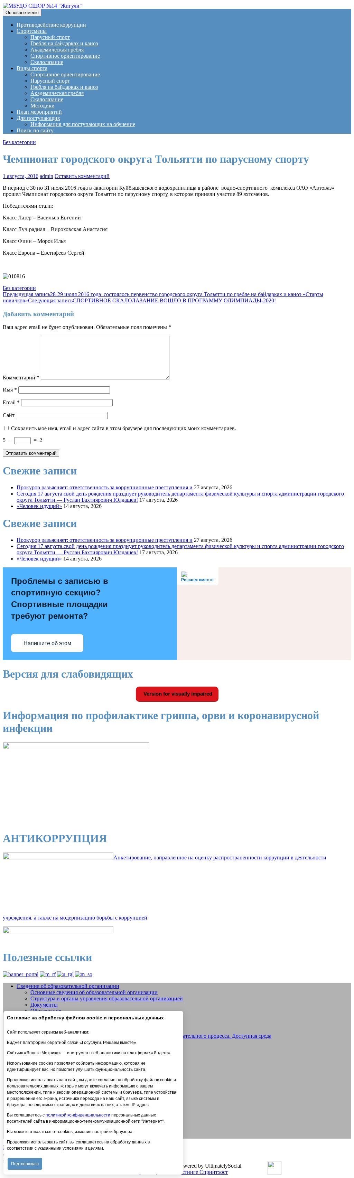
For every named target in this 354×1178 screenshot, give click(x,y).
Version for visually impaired (177, 694)
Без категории (19, 142)
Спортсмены (32, 31)
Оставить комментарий (82, 176)
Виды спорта (32, 68)
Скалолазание (46, 62)
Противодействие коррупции (51, 25)
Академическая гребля (57, 50)
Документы (44, 1005)
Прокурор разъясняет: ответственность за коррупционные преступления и (105, 487)
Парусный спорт (50, 37)
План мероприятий (39, 112)
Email (11, 402)
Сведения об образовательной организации (68, 986)
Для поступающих (38, 118)
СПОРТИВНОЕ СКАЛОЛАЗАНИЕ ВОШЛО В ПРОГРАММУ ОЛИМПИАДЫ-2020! (152, 300)
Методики (42, 106)
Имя (10, 390)
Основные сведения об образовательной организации (94, 992)
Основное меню (22, 12)
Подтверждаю (25, 1163)
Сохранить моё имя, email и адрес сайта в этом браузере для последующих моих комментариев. (123, 428)
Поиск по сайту (35, 130)
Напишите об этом (47, 643)
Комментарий (21, 377)
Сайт (9, 415)
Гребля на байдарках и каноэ (64, 43)
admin (46, 176)
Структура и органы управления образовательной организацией (106, 998)
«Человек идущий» (39, 506)
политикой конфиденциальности (78, 1115)
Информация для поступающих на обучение (82, 124)
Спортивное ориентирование (65, 56)
